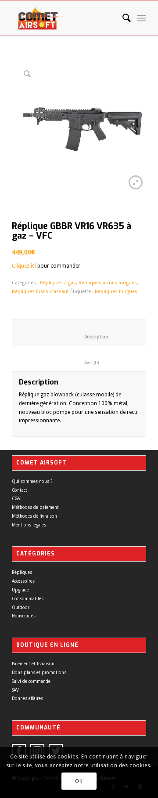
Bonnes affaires (27, 698)
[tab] (84, 359)
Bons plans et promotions (39, 672)
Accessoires (23, 581)
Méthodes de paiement (35, 507)
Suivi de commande (31, 681)
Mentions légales (29, 524)
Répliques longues (116, 291)
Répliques (22, 572)
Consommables (27, 598)
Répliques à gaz (58, 283)
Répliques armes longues (108, 283)
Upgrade (20, 590)
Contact (19, 490)
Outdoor (20, 607)
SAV (15, 690)
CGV (16, 498)
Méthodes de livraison (34, 516)
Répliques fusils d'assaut (40, 291)
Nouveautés (24, 615)
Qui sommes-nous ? (32, 481)
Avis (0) (84, 362)
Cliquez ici (24, 266)
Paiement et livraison (33, 663)
